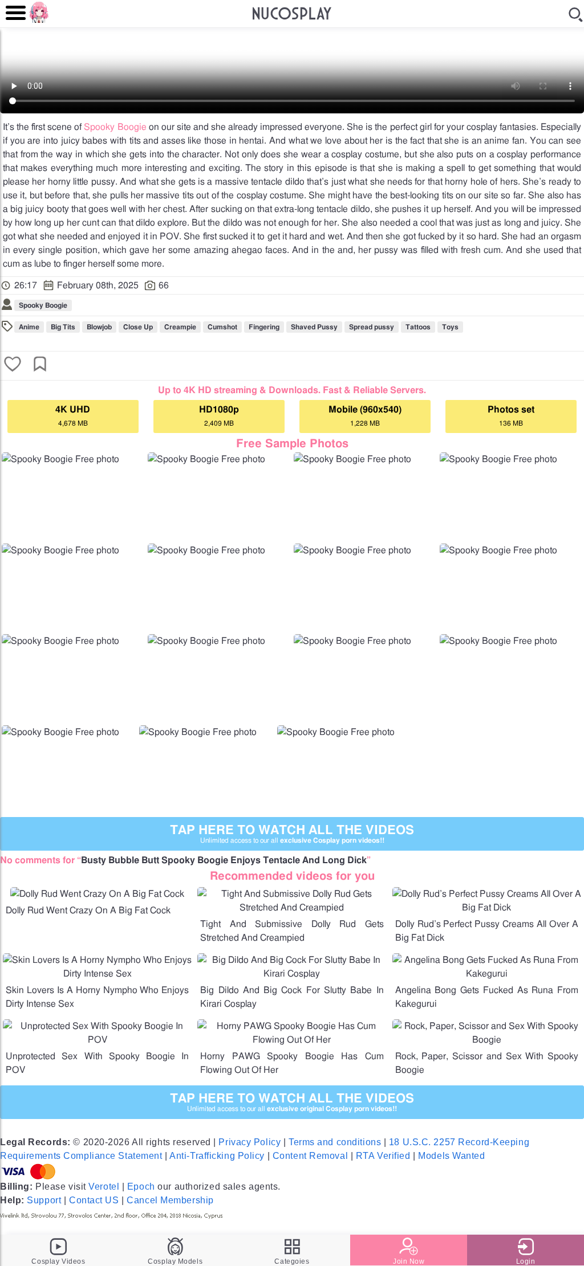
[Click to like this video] (12, 365)
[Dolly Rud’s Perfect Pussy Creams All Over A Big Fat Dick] (486, 907)
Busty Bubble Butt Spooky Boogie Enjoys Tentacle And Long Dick (224, 860)
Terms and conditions (335, 1142)
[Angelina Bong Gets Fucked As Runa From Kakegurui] (486, 973)
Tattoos (418, 327)
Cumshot (222, 327)
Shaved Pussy (314, 327)
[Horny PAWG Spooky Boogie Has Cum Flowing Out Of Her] (291, 1039)
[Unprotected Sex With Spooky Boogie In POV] (97, 1039)
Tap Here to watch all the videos (292, 834)
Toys (450, 327)
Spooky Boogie (115, 127)
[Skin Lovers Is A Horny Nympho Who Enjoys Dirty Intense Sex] (97, 973)
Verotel (103, 1186)
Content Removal (310, 1156)
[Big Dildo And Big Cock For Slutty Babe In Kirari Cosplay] (291, 973)
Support (44, 1200)
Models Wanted (451, 1156)
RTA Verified (383, 1156)
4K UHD (72, 416)
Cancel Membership (170, 1200)
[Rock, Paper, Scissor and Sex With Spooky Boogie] (486, 1039)
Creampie (180, 327)
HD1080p (219, 416)
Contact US (94, 1200)
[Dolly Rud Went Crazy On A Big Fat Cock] (97, 894)
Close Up (138, 327)
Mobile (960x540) (365, 416)
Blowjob (99, 327)
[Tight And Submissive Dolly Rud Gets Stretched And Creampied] (291, 907)
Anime (29, 327)
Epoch (141, 1186)
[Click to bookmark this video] (39, 365)
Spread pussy (371, 327)
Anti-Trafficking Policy (217, 1156)
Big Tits (63, 327)
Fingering (264, 327)
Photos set (511, 416)
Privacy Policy (249, 1142)
